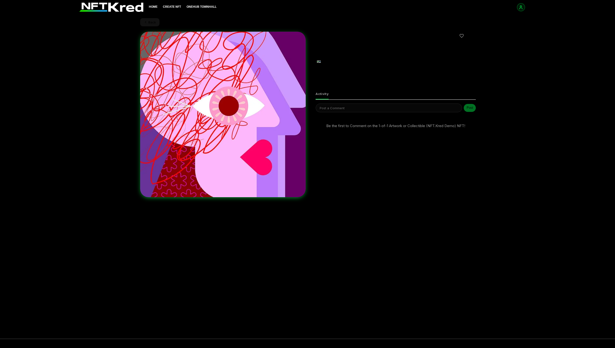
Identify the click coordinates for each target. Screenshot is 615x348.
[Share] (452, 36)
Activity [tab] (322, 94)
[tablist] (396, 94)
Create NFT (172, 6)
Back (152, 22)
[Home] (111, 7)
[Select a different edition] (346, 52)
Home (153, 6)
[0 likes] (462, 36)
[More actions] (472, 36)
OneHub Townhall (202, 6)
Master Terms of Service (521, 343)
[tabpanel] (396, 119)
